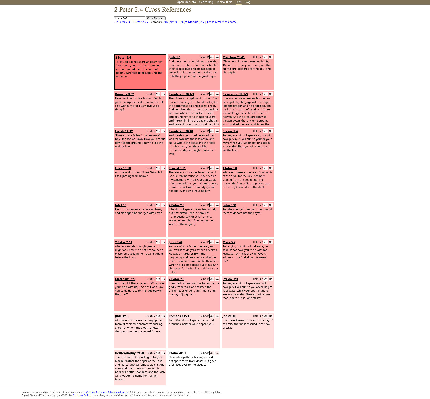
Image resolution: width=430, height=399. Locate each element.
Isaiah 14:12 (124, 131)
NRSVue (193, 22)
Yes (212, 57)
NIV (166, 22)
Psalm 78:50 (177, 353)
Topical (224, 2)
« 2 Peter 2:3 (122, 22)
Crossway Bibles (81, 395)
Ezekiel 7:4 (230, 131)
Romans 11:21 (179, 316)
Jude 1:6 (174, 57)
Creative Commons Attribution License (107, 392)
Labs (239, 2)
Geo (206, 2)
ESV (202, 22)
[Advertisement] (396, 30)
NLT (177, 22)
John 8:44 (175, 242)
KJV (172, 22)
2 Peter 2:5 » (140, 22)
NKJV (184, 22)
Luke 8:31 (229, 205)
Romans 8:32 (124, 94)
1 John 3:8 (230, 168)
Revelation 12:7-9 (235, 94)
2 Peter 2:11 (123, 242)
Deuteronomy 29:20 (129, 353)
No (217, 57)
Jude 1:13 (121, 316)
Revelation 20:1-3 (181, 94)
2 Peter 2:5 (176, 205)
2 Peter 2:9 (176, 279)
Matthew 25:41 (234, 57)
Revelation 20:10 (181, 131)
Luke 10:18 (123, 168)
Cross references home (222, 22)
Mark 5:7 (229, 242)
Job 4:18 (120, 205)
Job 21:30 (229, 316)
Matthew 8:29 (125, 279)
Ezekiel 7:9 (230, 279)
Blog (248, 2)
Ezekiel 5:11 (177, 168)
